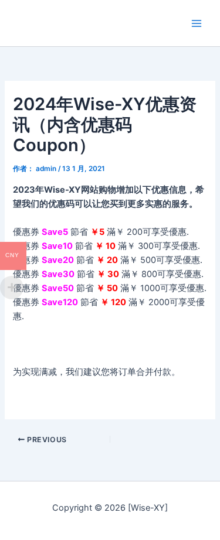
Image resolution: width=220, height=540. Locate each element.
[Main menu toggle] (196, 23)
